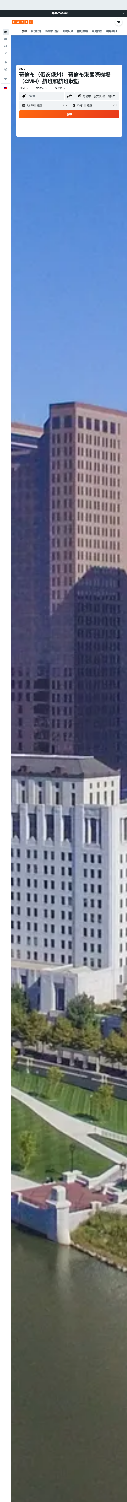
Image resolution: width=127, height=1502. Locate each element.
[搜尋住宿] (5, 39)
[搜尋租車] (5, 46)
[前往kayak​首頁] (22, 22)
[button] (123, 13)
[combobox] (60, 88)
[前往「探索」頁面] (5, 62)
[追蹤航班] (5, 69)
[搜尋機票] (5, 32)
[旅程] (5, 79)
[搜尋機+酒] (5, 53)
